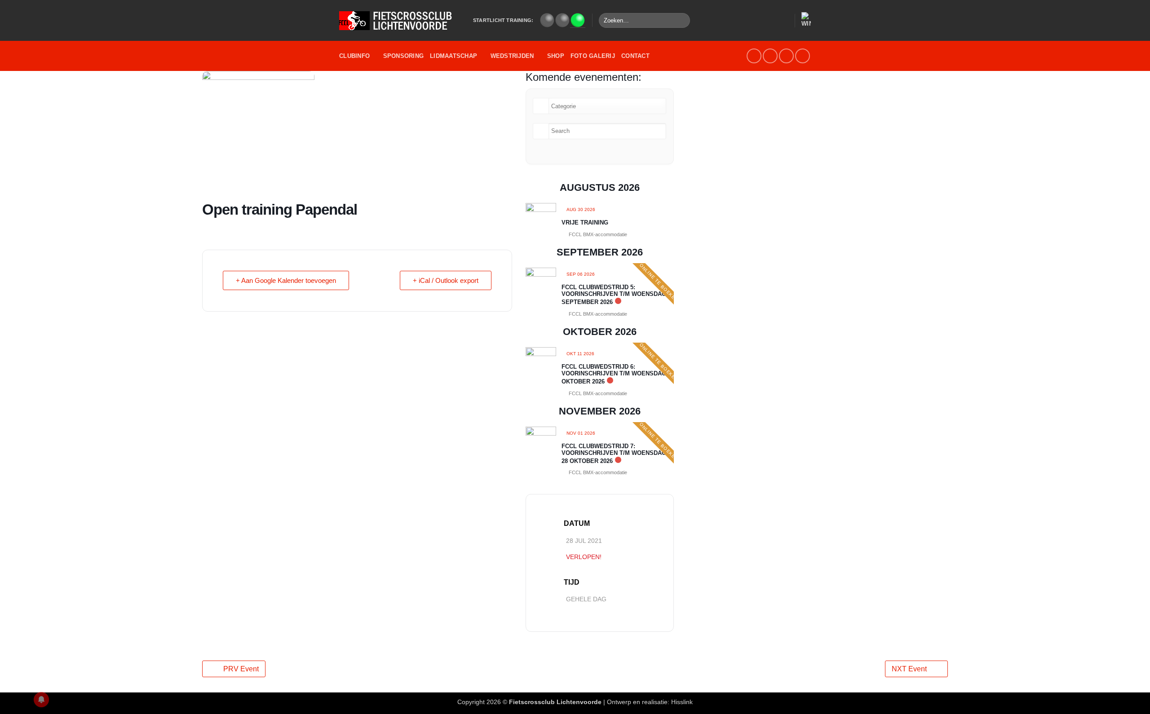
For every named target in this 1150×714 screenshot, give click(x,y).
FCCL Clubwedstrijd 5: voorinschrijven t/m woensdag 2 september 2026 (616, 294)
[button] (783, 21)
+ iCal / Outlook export (445, 280)
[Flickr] (802, 55)
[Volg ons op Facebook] (754, 55)
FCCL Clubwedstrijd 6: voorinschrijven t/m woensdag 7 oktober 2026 (616, 374)
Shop (555, 56)
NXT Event (909, 669)
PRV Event (241, 669)
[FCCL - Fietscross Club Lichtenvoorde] (399, 20)
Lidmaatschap (453, 56)
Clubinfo (354, 56)
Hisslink (682, 701)
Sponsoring (403, 56)
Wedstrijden (512, 56)
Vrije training (585, 222)
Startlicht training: (503, 20)
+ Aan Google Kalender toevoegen (286, 280)
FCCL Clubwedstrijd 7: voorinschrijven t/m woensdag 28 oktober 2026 (614, 453)
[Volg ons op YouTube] (786, 55)
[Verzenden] (681, 20)
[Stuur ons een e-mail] (770, 55)
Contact (635, 56)
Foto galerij (593, 56)
